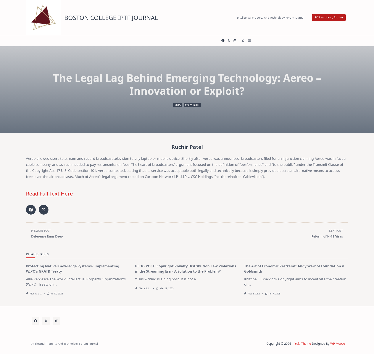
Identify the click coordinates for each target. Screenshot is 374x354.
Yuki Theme (303, 343)
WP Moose (337, 343)
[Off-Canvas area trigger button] (249, 41)
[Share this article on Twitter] (43, 210)
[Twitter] (229, 41)
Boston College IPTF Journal (111, 17)
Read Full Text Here (49, 193)
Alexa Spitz (36, 293)
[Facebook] (222, 41)
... (56, 284)
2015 (178, 105)
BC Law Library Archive (329, 17)
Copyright (192, 105)
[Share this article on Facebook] (31, 210)
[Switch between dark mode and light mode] (243, 41)
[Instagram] (235, 41)
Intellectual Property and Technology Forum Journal (270, 17)
